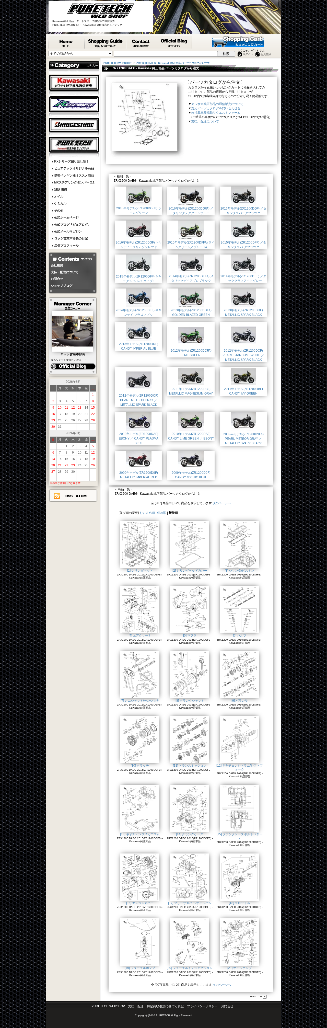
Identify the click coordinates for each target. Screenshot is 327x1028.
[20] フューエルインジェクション (190, 968)
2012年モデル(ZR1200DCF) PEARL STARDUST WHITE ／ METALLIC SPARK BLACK (243, 355)
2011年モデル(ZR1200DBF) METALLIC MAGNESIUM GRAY (191, 391)
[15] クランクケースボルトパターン (239, 836)
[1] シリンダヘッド (140, 570)
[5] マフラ (189, 635)
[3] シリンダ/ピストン (239, 570)
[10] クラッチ (140, 765)
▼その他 (57, 210)
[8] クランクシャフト (190, 700)
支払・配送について (64, 272)
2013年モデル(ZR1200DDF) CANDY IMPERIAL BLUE (138, 346)
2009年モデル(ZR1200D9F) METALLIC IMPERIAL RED (138, 475)
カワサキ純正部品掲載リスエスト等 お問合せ (141, 42)
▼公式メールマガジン (66, 231)
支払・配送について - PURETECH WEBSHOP (105, 42)
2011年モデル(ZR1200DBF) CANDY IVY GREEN (243, 391)
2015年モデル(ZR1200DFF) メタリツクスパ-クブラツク (243, 245)
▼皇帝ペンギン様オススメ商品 (72, 175)
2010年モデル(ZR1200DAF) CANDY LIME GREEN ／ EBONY (191, 436)
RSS (68, 496)
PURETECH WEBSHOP (67, 42)
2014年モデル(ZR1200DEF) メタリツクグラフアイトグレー (243, 278)
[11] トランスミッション (189, 765)
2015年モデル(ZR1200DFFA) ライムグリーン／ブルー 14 (191, 245)
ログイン (248, 54)
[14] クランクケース (189, 834)
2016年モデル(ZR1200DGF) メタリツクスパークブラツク (243, 211)
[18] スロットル (239, 903)
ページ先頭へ (258, 997)
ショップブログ (61, 285)
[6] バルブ (239, 635)
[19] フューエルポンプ (140, 968)
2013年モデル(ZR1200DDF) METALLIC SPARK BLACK (243, 312)
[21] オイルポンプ (239, 968)
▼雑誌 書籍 (59, 189)
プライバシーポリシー (202, 1006)
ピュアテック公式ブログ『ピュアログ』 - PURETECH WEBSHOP (174, 42)
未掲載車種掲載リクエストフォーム (215, 112)
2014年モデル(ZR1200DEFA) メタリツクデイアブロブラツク (191, 278)
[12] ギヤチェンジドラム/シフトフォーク (239, 767)
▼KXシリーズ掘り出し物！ (70, 161)
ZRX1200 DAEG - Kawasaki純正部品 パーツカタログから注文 (172, 63)
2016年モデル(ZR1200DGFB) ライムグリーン (138, 210)
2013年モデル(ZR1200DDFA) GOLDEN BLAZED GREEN (191, 312)
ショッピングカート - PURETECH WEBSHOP (238, 41)
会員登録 (266, 54)
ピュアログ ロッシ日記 (73, 366)
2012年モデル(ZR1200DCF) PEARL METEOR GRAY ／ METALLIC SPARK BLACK (138, 400)
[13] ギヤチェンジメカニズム (140, 834)
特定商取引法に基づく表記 (165, 1006)
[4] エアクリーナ (140, 635)
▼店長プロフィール (65, 245)
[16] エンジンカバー (140, 903)
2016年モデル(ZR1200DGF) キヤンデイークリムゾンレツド (139, 245)
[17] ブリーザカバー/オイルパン (190, 903)
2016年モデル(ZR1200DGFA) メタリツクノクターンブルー (191, 211)
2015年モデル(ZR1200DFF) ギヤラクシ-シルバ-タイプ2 (138, 279)
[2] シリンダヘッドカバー (189, 570)
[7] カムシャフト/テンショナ (140, 700)
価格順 (161, 513)
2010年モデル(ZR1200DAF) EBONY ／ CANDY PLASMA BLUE (138, 438)
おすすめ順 (147, 513)
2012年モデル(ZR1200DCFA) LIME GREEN (191, 353)
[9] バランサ (239, 700)
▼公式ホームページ (65, 217)
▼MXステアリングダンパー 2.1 (73, 182)
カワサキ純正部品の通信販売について (217, 104)
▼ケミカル (58, 203)
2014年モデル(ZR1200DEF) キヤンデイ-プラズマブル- (138, 312)
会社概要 (57, 265)
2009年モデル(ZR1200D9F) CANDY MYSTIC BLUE (191, 475)
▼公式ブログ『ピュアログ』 (71, 224)
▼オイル (57, 196)
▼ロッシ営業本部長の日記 (69, 238)
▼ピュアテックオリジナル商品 (72, 168)
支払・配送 (136, 1006)
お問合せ (57, 279)
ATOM (81, 496)
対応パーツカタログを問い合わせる (215, 108)
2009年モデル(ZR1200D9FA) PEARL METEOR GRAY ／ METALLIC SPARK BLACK (243, 438)
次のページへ (222, 503)
